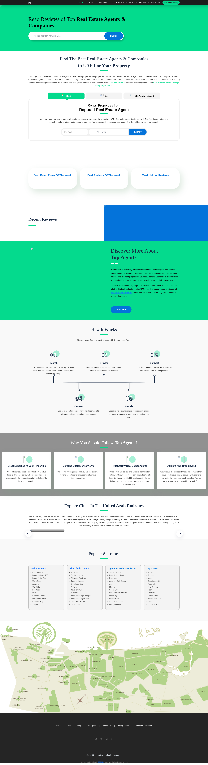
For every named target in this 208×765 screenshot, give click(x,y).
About (91, 2)
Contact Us (155, 2)
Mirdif (150, 602)
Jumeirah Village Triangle (81, 596)
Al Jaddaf (74, 593)
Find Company (118, 2)
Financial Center (38, 596)
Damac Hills (114, 599)
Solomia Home (118, 83)
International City (154, 599)
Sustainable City (154, 581)
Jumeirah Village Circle (80, 599)
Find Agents (91, 726)
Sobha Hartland (115, 572)
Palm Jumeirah (38, 572)
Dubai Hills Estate (78, 602)
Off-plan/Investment (144, 96)
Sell (106, 96)
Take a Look (121, 309)
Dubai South (114, 578)
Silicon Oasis (153, 596)
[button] (28, 533)
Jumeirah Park (76, 590)
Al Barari (151, 572)
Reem (150, 590)
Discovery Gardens (78, 578)
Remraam (151, 575)
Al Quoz (35, 604)
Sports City (113, 590)
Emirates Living (77, 584)
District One (75, 604)
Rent (68, 96)
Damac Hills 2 (153, 604)
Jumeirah (36, 584)
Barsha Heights (77, 575)
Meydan (112, 587)
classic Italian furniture (121, 293)
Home (81, 2)
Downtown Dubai (39, 599)
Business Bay (37, 602)
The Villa (151, 593)
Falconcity (152, 584)
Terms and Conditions (143, 726)
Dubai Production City (117, 575)
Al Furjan (74, 587)
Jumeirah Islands (77, 581)
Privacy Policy (123, 726)
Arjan (111, 584)
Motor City (113, 596)
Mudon (150, 578)
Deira (34, 593)
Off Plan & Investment (137, 2)
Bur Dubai (36, 590)
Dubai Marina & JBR (40, 575)
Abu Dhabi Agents (79, 568)
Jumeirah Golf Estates (117, 581)
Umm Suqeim (37, 581)
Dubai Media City (39, 578)
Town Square (153, 587)
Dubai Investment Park (118, 593)
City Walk (36, 587)
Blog (79, 726)
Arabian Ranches (116, 602)
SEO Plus (101, 762)
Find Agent (103, 2)
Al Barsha (74, 572)
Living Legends (115, 604)
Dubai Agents (38, 568)
